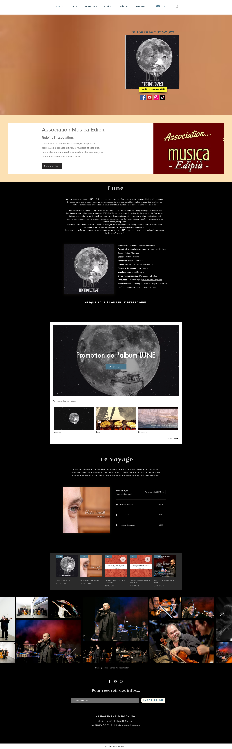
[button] (177, 6)
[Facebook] (143, 97)
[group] (116, 571)
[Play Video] (74, 420)
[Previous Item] (4, 630)
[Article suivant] (180, 566)
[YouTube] (149, 97)
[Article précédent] (51, 566)
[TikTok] (162, 97)
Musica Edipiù (119, 746)
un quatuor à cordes (127, 213)
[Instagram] (156, 97)
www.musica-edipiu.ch (151, 279)
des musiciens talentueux (147, 475)
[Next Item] (227, 630)
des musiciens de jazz (122, 216)
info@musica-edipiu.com (127, 725)
